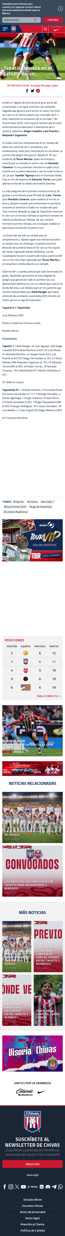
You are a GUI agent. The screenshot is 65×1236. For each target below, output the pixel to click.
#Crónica (32, 502)
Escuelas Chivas (32, 1205)
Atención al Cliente (32, 1224)
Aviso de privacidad (32, 1212)
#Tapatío (18, 502)
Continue (53, 20)
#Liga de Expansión (41, 507)
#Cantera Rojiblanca (15, 512)
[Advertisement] (32, 458)
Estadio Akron (32, 1199)
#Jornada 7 (47, 502)
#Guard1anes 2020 (15, 507)
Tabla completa (47, 696)
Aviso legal (32, 1218)
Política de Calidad (32, 1230)
